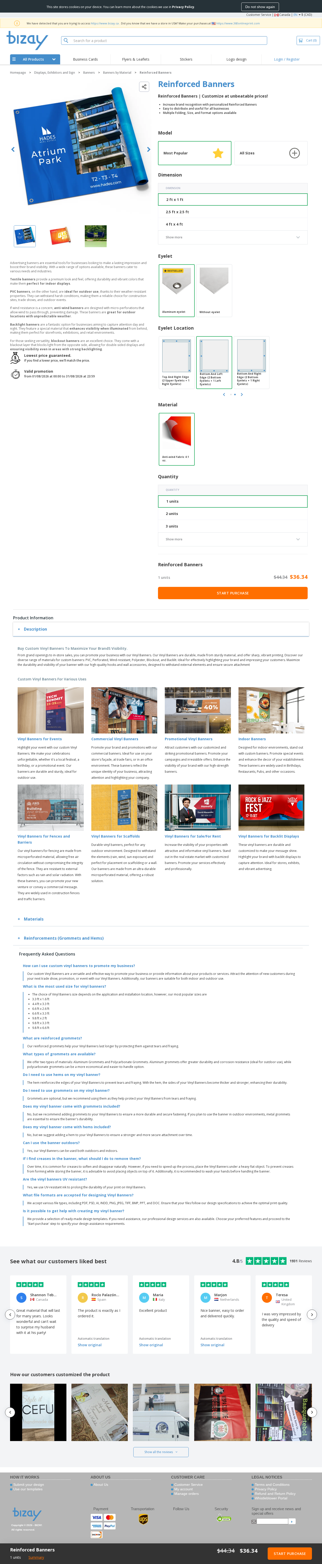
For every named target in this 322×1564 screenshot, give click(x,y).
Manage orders (186, 1494)
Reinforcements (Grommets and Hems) (64, 938)
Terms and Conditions (272, 1485)
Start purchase (233, 593)
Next (149, 149)
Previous (13, 149)
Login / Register (287, 59)
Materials (34, 919)
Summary (36, 1557)
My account (183, 1489)
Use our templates (27, 1489)
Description (35, 629)
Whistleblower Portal (270, 1498)
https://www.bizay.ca (105, 23)
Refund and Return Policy (275, 1494)
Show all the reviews (158, 1452)
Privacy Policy (265, 1489)
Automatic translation (93, 1338)
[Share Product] (144, 87)
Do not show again (260, 7)
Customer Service (258, 15)
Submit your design (28, 1485)
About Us (100, 1485)
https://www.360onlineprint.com (238, 23)
